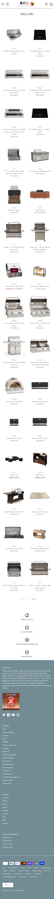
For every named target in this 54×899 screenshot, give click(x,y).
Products (5, 814)
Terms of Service (8, 780)
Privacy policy (7, 841)
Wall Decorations (8, 764)
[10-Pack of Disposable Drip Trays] (14, 35)
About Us (6, 798)
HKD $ (6, 885)
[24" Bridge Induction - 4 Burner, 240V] (39, 35)
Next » (34, 599)
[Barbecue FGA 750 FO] (39, 422)
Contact (5, 823)
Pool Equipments (8, 767)
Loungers (5, 735)
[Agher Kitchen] (39, 194)
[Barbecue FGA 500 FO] (14, 422)
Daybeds (5, 742)
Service (5, 804)
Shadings (5, 748)
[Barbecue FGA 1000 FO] (39, 385)
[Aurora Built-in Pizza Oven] (14, 385)
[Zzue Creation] (27, 4)
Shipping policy (8, 847)
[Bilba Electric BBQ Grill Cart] (39, 532)
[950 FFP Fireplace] (14, 194)
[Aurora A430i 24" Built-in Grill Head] (14, 307)
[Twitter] (4, 714)
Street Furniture (7, 774)
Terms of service (8, 844)
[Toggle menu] (3, 4)
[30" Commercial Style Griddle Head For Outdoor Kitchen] (14, 155)
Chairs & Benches (8, 732)
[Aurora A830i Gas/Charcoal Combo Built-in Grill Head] (39, 346)
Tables (5, 739)
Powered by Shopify (20, 890)
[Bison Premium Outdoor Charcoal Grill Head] (14, 569)
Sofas (4, 729)
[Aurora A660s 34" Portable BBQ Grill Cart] (14, 346)
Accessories (6, 771)
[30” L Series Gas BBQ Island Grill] (39, 155)
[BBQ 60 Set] (14, 459)
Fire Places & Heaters (9, 755)
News (4, 820)
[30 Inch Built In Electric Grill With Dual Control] (14, 74)
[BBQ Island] (39, 459)
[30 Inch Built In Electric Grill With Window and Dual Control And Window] (14, 113)
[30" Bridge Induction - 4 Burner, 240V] (39, 113)
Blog (4, 817)
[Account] (45, 4)
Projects (5, 801)
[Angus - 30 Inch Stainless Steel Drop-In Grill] (14, 231)
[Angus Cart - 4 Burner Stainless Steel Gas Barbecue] (39, 231)
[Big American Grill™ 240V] (14, 532)
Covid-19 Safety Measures (11, 777)
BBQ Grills (6, 751)
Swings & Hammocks (9, 745)
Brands (5, 807)
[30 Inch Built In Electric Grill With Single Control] (39, 74)
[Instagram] (17, 714)
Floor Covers (7, 761)
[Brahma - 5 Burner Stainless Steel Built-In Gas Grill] (39, 569)
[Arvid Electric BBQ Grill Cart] (39, 270)
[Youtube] (13, 714)
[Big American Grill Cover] (39, 495)
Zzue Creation (10, 890)
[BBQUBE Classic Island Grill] (14, 495)
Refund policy (7, 783)
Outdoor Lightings (8, 758)
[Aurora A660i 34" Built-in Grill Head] (39, 307)
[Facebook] (8, 714)
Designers (6, 810)
